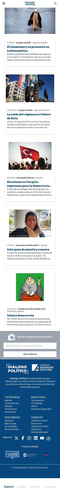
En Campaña (11, 426)
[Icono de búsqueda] (55, 3)
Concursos (36, 423)
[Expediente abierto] (30, 455)
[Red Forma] (47, 455)
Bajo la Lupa (10, 423)
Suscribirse (30, 354)
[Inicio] (30, 3)
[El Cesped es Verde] (13, 455)
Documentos (37, 400)
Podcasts (9, 420)
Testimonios (11, 409)
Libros (34, 406)
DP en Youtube (12, 429)
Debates (9, 406)
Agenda (8, 400)
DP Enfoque (37, 403)
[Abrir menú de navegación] (3, 3)
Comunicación (12, 403)
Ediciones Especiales (41, 409)
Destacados (10, 412)
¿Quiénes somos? (39, 420)
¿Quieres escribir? (40, 426)
